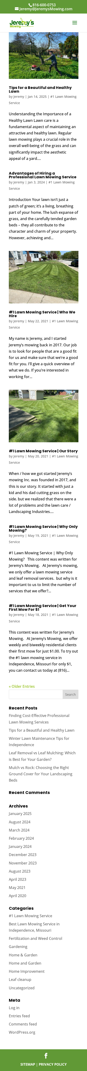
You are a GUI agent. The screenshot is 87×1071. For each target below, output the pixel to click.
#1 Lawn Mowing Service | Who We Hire (42, 314)
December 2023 (22, 854)
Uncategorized (22, 987)
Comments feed (23, 1024)
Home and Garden (25, 963)
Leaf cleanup (20, 979)
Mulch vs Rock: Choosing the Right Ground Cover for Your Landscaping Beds (40, 774)
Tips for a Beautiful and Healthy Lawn (40, 89)
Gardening (18, 946)
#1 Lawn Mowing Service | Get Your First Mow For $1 (42, 607)
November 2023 (23, 863)
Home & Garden (23, 955)
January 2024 (20, 846)
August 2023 (19, 871)
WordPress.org (22, 1032)
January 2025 (20, 813)
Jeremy (18, 96)
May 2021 (17, 887)
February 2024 (21, 838)
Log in (14, 1007)
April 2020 (17, 895)
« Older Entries (22, 686)
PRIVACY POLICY (53, 1064)
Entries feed (19, 1015)
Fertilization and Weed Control (35, 938)
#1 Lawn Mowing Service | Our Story (43, 451)
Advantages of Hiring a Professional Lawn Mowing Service (42, 175)
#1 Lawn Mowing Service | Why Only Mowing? (43, 528)
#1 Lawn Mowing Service (30, 915)
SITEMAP (27, 1064)
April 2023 (17, 879)
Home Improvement (27, 971)
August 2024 (19, 822)
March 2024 (19, 830)
